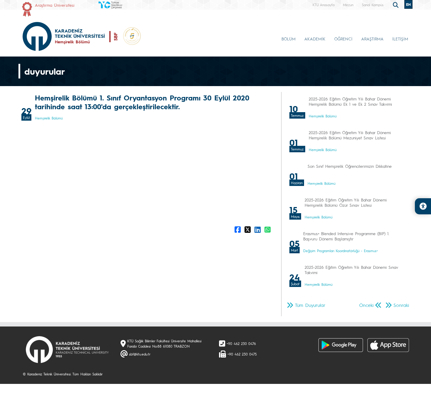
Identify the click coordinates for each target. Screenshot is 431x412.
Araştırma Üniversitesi (54, 5)
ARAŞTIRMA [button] (372, 38)
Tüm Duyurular (310, 305)
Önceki (366, 305)
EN (408, 4)
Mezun (348, 4)
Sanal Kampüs (373, 4)
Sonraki (401, 305)
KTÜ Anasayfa (324, 4)
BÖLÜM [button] (288, 38)
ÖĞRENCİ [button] (343, 38)
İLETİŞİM (400, 38)
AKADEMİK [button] (314, 38)
